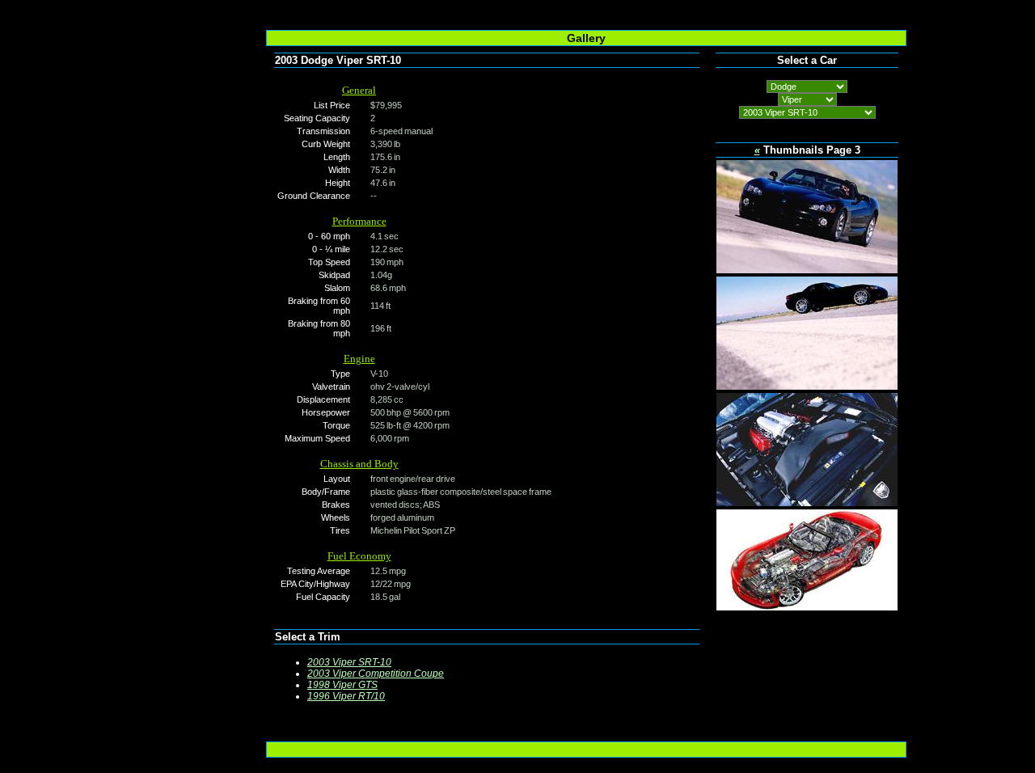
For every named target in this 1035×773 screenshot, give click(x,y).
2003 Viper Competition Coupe (375, 673)
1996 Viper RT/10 (346, 696)
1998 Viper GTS (342, 685)
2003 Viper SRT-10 (349, 662)
